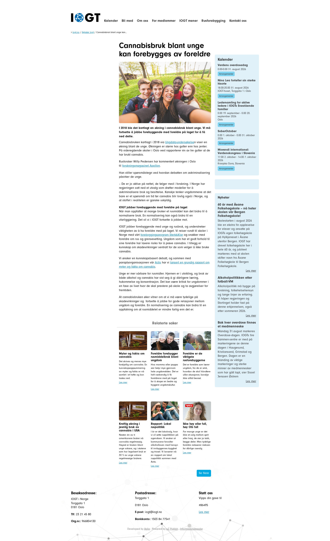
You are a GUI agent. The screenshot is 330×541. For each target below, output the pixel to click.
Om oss (142, 21)
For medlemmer (164, 21)
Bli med (127, 21)
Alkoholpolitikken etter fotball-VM (235, 279)
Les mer (123, 382)
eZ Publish (172, 529)
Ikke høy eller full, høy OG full (195, 425)
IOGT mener (188, 21)
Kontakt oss (238, 21)
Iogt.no (76, 32)
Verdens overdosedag (233, 65)
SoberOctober (227, 131)
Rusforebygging (213, 21)
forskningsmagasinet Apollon (141, 165)
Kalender (111, 21)
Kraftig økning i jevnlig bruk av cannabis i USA (129, 427)
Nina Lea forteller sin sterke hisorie (237, 82)
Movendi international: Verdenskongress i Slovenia (236, 151)
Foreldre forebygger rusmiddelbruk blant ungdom (164, 357)
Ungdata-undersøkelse (179, 142)
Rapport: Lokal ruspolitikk (161, 425)
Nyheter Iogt (88, 32)
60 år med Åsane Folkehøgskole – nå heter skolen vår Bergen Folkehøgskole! (237, 210)
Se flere (204, 473)
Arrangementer (226, 74)
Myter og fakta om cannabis (132, 355)
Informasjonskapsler (191, 529)
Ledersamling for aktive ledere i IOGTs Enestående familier (236, 106)
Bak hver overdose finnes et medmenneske (237, 324)
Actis (158, 262)
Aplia (147, 529)
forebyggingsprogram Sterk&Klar (162, 235)
